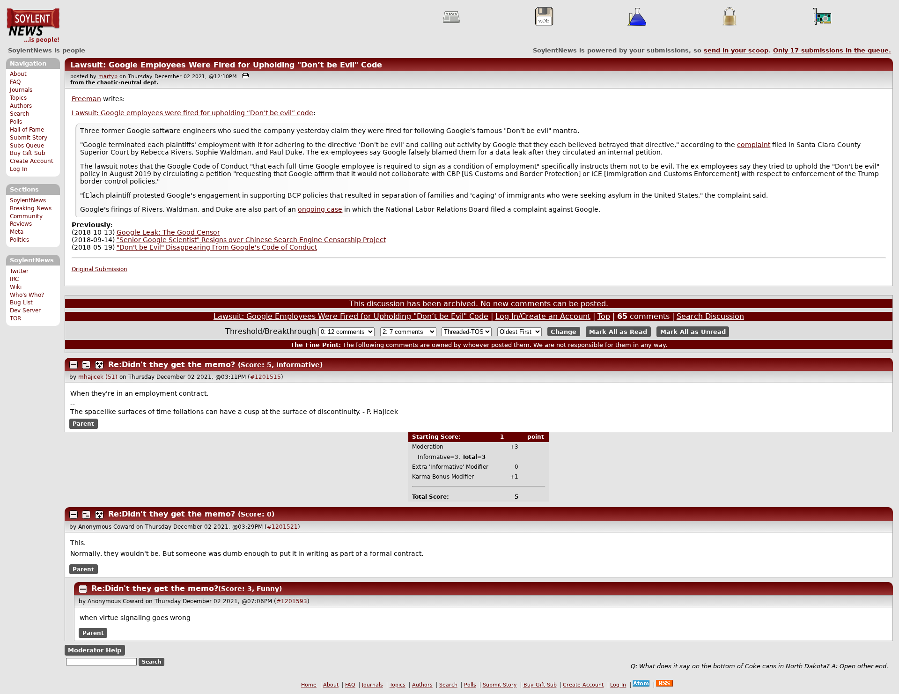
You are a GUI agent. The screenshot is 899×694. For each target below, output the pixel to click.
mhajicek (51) (98, 377)
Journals (21, 90)
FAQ (15, 82)
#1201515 (265, 377)
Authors (21, 106)
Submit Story (28, 137)
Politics (19, 239)
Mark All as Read (618, 331)
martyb (108, 77)
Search (19, 114)
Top (603, 316)
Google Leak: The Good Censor (168, 232)
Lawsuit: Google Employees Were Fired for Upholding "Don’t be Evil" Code (226, 64)
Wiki (16, 287)
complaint (753, 144)
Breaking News (31, 208)
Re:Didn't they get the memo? (171, 364)
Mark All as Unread (693, 331)
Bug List (21, 302)
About (18, 74)
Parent (83, 424)
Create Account (31, 161)
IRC (14, 279)
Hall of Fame (27, 129)
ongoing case (320, 209)
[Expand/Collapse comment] (73, 365)
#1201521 (282, 527)
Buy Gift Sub (27, 153)
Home (309, 685)
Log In (19, 169)
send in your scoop (736, 50)
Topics (18, 98)
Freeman (86, 99)
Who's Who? (27, 295)
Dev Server (25, 310)
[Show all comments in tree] (99, 365)
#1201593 (291, 601)
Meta (16, 232)
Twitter (19, 271)
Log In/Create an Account (542, 316)
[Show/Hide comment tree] (86, 365)
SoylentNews (33, 25)
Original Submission (99, 269)
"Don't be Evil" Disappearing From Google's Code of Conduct (217, 247)
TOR (15, 318)
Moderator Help (94, 650)
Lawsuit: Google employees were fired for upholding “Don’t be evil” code (192, 113)
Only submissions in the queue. (832, 50)
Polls (16, 121)
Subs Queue (27, 145)
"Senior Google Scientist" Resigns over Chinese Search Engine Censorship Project (251, 240)
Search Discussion (710, 316)
